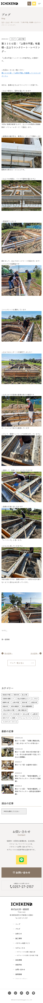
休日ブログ (6, 718)
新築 (13, 718)
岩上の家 (24, 695)
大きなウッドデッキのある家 (11, 714)
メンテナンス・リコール (10, 722)
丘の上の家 (26, 714)
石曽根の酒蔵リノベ (8, 699)
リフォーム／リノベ (24, 718)
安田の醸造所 (15, 706)
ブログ (13, 39)
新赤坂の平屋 (6, 695)
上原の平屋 (21, 39)
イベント (35, 718)
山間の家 (35, 714)
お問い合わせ (20, 969)
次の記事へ (34, 653)
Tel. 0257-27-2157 (21, 918)
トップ (17, 924)
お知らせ (18, 933)
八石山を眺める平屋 (8, 710)
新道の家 (5, 706)
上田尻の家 (33, 702)
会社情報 (18, 960)
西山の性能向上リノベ (24, 699)
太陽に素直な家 (22, 710)
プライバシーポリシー (21, 978)
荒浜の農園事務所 (27, 706)
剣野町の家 (6, 702)
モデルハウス (20, 948)
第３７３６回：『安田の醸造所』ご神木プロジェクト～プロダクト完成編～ (28, 778)
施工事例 (18, 938)
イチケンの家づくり (22, 943)
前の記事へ (8, 653)
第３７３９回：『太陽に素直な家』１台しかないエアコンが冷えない (28, 741)
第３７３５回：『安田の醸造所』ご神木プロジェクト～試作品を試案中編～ (28, 791)
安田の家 (16, 695)
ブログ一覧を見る (17, 663)
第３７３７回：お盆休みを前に (26, 764)
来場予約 (18, 964)
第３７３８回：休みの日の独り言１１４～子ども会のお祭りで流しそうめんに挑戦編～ (28, 754)
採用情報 (18, 974)
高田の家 (24, 702)
